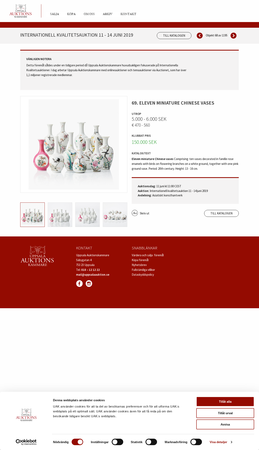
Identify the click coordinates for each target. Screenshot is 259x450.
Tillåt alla (225, 401)
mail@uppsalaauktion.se (92, 274)
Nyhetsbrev (139, 265)
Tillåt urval (225, 413)
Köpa (71, 14)
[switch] (117, 442)
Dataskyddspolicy (143, 274)
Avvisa (225, 424)
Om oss (89, 14)
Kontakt (128, 14)
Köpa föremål (140, 260)
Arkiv (108, 14)
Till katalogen (174, 35)
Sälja (54, 14)
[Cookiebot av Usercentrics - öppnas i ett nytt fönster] (26, 442)
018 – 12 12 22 (90, 270)
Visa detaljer (218, 442)
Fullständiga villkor (143, 270)
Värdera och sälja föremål (148, 255)
